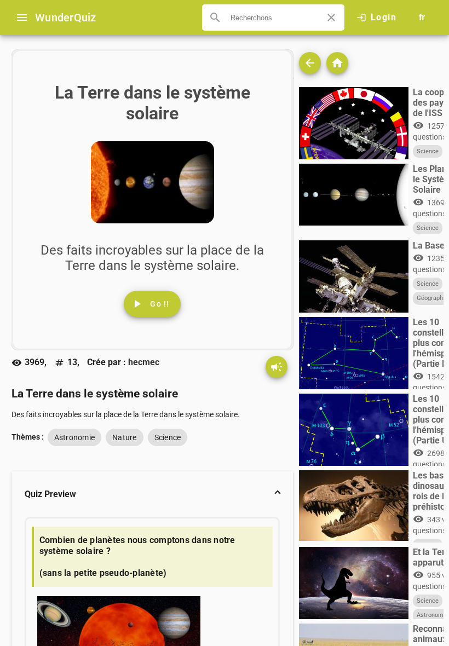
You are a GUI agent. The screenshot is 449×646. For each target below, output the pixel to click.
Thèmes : (27, 436)
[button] (152, 494)
